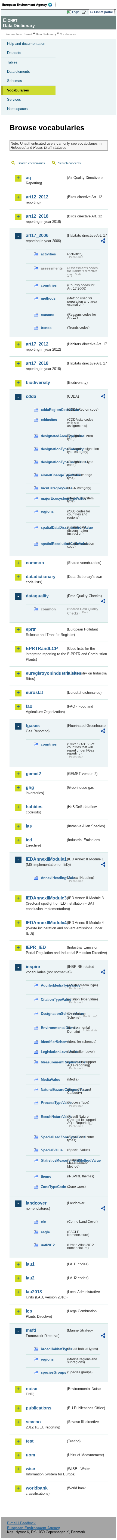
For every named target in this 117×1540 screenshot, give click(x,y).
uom (30, 1455)
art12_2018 (37, 216)
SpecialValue (52, 1150)
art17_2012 (37, 344)
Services (14, 99)
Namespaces (17, 109)
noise (31, 1388)
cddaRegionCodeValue (53, 410)
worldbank (37, 1488)
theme (46, 1176)
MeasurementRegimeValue (53, 1062)
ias (29, 826)
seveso (33, 1421)
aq (28, 177)
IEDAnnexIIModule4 (46, 922)
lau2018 (34, 1291)
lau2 (30, 1278)
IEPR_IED (36, 947)
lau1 (30, 1264)
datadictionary (41, 576)
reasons (47, 315)
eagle (45, 1232)
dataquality (37, 596)
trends (46, 328)
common (35, 562)
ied (29, 840)
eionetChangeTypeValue (53, 475)
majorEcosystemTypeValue (53, 498)
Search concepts (69, 163)
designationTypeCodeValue (53, 462)
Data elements (18, 71)
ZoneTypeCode (53, 1187)
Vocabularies (18, 90)
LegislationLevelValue (53, 1052)
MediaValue (50, 1080)
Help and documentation (26, 44)
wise (30, 1468)
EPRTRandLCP (42, 648)
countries (49, 285)
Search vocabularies (31, 163)
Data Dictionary (46, 34)
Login (75, 12)
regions (47, 511)
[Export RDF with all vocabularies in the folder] (103, 241)
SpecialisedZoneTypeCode (53, 1137)
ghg (30, 787)
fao (29, 706)
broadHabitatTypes (53, 1349)
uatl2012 (48, 1245)
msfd (31, 1330)
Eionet (28, 34)
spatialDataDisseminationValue (53, 527)
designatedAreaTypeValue (53, 436)
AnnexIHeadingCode (53, 878)
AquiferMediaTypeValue (53, 985)
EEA (29, 4)
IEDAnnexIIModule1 (46, 859)
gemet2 (33, 773)
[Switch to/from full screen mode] (85, 12)
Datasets (14, 53)
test (29, 1441)
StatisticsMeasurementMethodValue (53, 1160)
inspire (33, 966)
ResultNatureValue (53, 1117)
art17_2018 (37, 363)
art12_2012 (37, 197)
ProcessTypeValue (53, 1103)
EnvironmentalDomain (53, 1028)
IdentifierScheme (53, 1042)
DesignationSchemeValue (53, 1014)
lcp (29, 1311)
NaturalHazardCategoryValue (53, 1090)
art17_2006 (37, 235)
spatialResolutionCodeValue (53, 544)
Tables (12, 62)
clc (43, 1222)
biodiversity (38, 382)
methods (48, 298)
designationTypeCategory (53, 449)
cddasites (49, 420)
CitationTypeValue (53, 999)
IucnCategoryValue (53, 488)
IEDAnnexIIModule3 (46, 898)
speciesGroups (53, 1372)
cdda (31, 396)
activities (48, 254)
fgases (33, 725)
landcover (36, 1203)
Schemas (14, 81)
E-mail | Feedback (21, 1523)
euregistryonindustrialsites (46, 673)
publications (38, 1408)
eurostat (34, 692)
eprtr (31, 629)
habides (34, 806)
